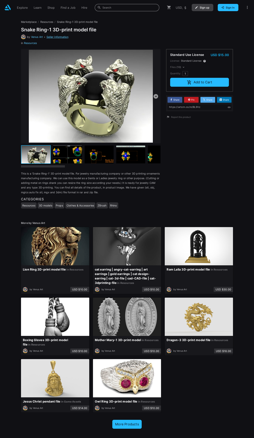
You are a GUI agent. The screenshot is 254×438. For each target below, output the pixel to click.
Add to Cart (203, 82)
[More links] (247, 7)
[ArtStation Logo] (7, 7)
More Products (127, 424)
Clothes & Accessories (80, 205)
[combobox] (127, 7)
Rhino (113, 205)
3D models (45, 205)
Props (59, 205)
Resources (30, 43)
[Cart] (169, 7)
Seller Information (57, 36)
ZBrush (102, 205)
